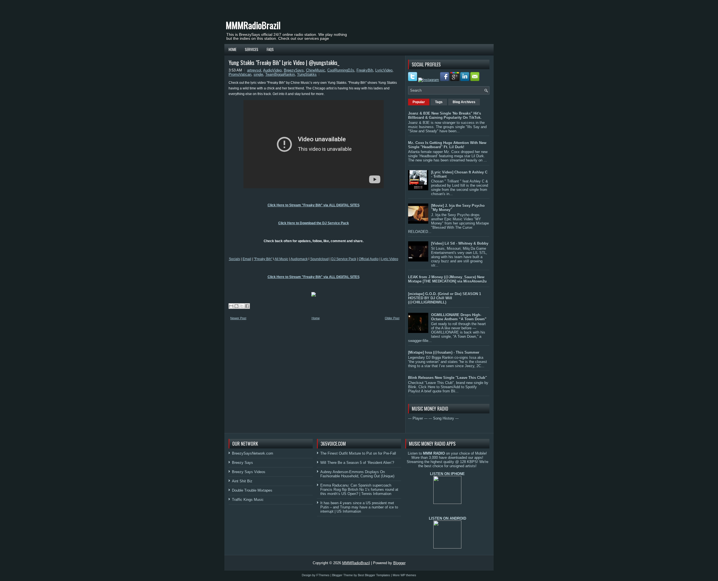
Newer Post (238, 318)
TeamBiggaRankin (280, 74)
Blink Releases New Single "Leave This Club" (447, 378)
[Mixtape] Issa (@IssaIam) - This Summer (443, 352)
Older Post (392, 318)
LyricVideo (383, 70)
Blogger (399, 563)
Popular (419, 102)
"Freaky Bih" (263, 259)
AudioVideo (272, 70)
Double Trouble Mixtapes (252, 490)
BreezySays (294, 70)
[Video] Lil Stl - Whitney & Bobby (459, 243)
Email (247, 259)
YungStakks (307, 74)
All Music (281, 259)
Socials (234, 259)
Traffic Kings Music (248, 499)
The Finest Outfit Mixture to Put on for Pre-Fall (358, 453)
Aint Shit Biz (242, 481)
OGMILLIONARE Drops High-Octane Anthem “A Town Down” (459, 317)
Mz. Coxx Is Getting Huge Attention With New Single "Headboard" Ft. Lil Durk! (447, 145)
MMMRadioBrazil (253, 25)
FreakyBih (364, 70)
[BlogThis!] (236, 306)
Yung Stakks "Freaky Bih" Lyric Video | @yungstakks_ (284, 62)
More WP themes (404, 575)
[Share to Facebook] (247, 306)
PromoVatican (240, 74)
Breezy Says (242, 462)
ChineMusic (315, 70)
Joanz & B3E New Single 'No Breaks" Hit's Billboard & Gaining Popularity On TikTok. (445, 115)
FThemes (323, 575)
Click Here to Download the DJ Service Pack (313, 223)
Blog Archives (464, 102)
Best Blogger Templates (374, 575)
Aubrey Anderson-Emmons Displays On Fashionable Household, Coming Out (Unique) (357, 474)
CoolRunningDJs (340, 70)
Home (232, 49)
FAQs (270, 49)
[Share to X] (242, 306)
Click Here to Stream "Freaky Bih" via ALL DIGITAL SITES (314, 205)
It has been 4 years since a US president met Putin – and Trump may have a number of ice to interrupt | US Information (359, 507)
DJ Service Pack (343, 259)
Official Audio (369, 259)
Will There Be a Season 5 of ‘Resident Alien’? (357, 462)
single (258, 74)
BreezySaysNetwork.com (252, 453)
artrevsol (254, 70)
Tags (439, 102)
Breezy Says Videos (248, 472)
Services (251, 49)
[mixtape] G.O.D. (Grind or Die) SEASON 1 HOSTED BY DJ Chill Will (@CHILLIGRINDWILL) (444, 298)
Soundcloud (319, 259)
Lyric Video (389, 259)
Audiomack (299, 259)
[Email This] (231, 306)
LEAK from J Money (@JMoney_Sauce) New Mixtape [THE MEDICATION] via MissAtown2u (447, 279)
